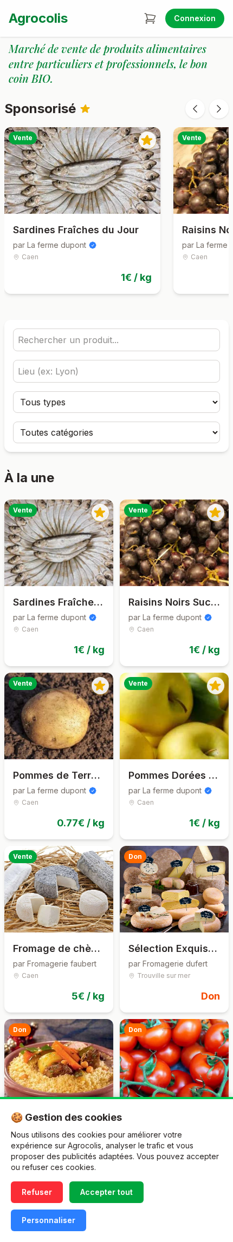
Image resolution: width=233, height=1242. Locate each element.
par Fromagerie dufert (168, 963)
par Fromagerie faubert (54, 963)
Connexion (195, 18)
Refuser (37, 1192)
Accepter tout (106, 1192)
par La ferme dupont (49, 244)
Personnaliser (48, 1220)
